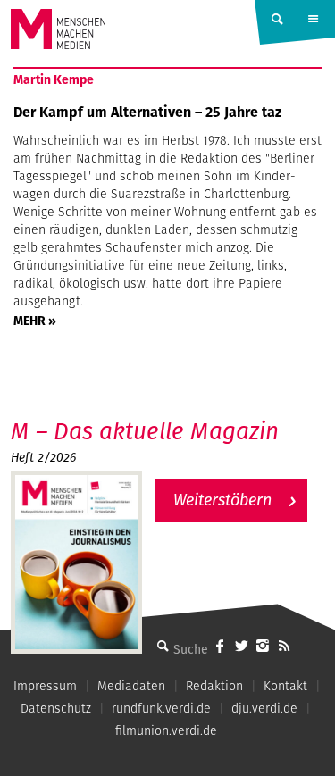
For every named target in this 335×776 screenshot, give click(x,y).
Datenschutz (56, 708)
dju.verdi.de (264, 708)
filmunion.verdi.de (166, 730)
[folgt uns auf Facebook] (219, 645)
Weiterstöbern (222, 499)
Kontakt (285, 686)
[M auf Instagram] (262, 645)
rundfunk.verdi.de (161, 708)
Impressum (45, 686)
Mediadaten (131, 686)
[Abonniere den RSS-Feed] (284, 645)
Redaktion (214, 686)
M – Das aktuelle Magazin (145, 430)
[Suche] (162, 645)
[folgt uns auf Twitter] (241, 645)
